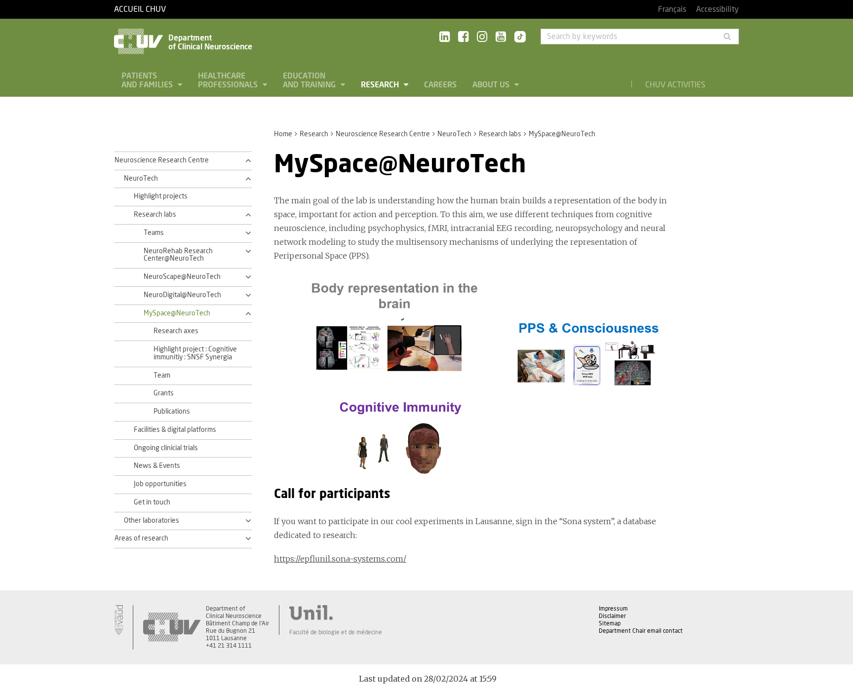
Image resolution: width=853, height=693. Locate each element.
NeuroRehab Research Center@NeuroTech (178, 255)
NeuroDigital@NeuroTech (182, 295)
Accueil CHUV (140, 9)
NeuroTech (454, 134)
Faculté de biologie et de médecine (335, 632)
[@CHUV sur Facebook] (463, 37)
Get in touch (152, 502)
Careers (440, 85)
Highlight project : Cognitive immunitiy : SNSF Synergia (195, 353)
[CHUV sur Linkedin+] (444, 37)
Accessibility (717, 9)
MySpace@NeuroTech (177, 313)
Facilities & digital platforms (175, 429)
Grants (164, 393)
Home (283, 134)
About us (491, 85)
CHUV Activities (675, 85)
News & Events (157, 465)
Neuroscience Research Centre (383, 134)
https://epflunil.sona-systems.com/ (340, 559)
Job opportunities (160, 484)
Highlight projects (161, 196)
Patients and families (148, 80)
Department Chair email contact (641, 631)
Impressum (613, 609)
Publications (172, 411)
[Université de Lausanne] (335, 612)
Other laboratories (151, 520)
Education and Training (310, 80)
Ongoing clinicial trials (166, 448)
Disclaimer (612, 616)
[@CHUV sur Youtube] (501, 37)
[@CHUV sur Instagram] (482, 37)
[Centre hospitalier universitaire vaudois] (171, 627)
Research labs (500, 134)
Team (162, 375)
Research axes (176, 331)
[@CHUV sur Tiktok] (517, 37)
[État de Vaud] (118, 620)
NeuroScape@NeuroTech (182, 276)
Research (381, 85)
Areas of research (141, 538)
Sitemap (609, 623)
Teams (154, 233)
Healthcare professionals (229, 80)
